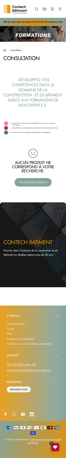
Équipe (10, 329)
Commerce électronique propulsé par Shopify (44, 441)
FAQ (9, 333)
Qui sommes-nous (16, 323)
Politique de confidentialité (20, 339)
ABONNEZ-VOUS (19, 389)
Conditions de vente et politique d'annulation (29, 343)
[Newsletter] (47, 9)
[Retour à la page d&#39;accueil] (4, 50)
